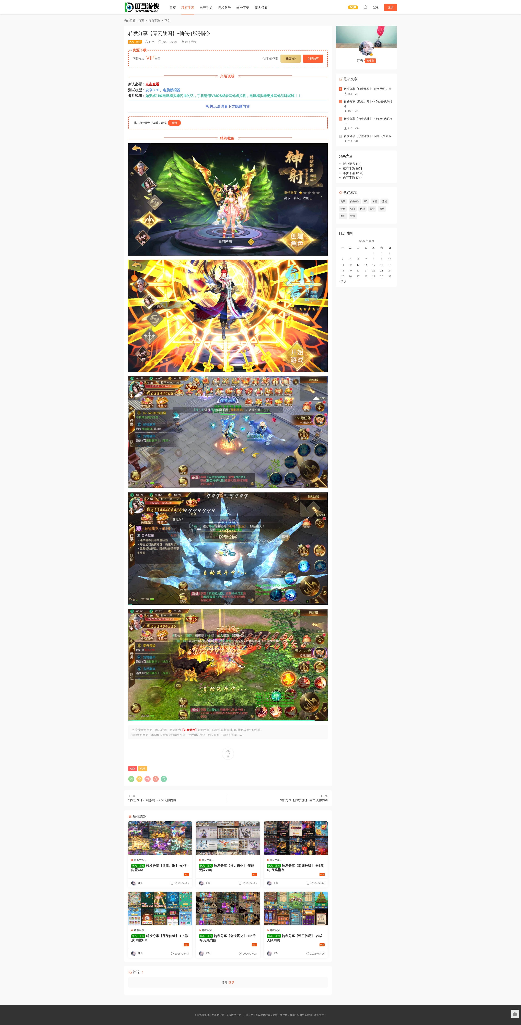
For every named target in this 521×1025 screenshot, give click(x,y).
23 (381, 270)
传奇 (342, 208)
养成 (384, 201)
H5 (365, 201)
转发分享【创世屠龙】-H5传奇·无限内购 (227, 938)
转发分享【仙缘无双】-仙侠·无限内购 (367, 88)
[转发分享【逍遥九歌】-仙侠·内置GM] (160, 838)
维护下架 (242, 7)
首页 (173, 7)
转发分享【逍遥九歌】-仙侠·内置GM (159, 868)
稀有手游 (187, 7)
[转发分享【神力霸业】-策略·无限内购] (228, 838)
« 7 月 (343, 281)
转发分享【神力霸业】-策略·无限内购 (227, 868)
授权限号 (224, 7)
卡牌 (374, 201)
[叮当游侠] (142, 7)
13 (358, 264)
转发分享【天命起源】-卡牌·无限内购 (152, 800)
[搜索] (365, 7)
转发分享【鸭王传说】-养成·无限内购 (295, 938)
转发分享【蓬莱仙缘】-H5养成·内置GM (159, 938)
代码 (142, 768)
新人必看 (261, 7)
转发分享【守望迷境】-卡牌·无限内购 (367, 136)
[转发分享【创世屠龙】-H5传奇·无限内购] (228, 908)
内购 (342, 201)
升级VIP (291, 58)
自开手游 (206, 7)
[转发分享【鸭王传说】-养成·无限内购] (296, 908)
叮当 (151, 41)
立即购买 (313, 58)
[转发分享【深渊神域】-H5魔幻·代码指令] (296, 838)
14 (365, 264)
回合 (372, 208)
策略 (382, 208)
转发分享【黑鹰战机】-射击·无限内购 (304, 800)
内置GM (354, 201)
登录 (174, 122)
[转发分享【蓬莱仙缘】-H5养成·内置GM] (160, 908)
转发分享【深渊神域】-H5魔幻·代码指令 (295, 868)
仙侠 (132, 768)
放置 (352, 216)
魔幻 (342, 216)
